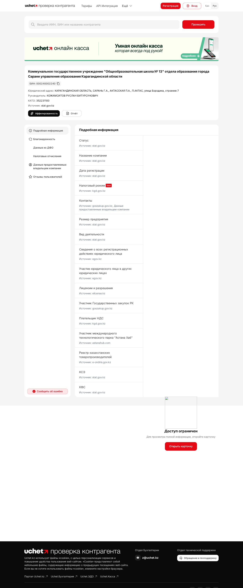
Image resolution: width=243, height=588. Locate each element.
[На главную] (50, 6)
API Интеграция (107, 6)
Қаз (207, 5)
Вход (194, 5)
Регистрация (170, 5)
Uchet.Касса (107, 576)
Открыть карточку (181, 446)
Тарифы (86, 6)
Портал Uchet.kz (34, 576)
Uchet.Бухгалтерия (62, 576)
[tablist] (47, 154)
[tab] (47, 131)
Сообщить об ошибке (50, 391)
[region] (121, 49)
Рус (215, 5)
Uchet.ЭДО (87, 576)
